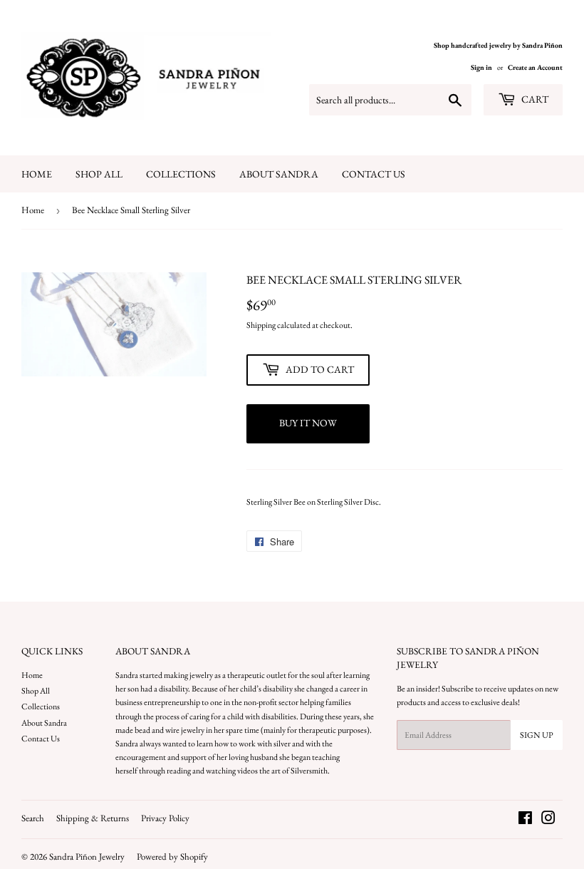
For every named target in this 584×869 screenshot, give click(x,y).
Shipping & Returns (92, 818)
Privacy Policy (165, 818)
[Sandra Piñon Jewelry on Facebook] (525, 820)
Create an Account (535, 67)
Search (32, 818)
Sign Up (536, 735)
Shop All (98, 174)
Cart (533, 99)
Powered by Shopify (172, 856)
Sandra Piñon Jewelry (87, 856)
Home (36, 174)
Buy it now (308, 422)
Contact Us (373, 174)
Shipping (261, 325)
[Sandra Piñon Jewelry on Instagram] (548, 820)
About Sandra (278, 174)
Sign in (481, 67)
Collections (181, 174)
